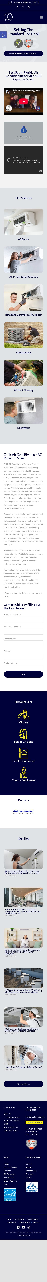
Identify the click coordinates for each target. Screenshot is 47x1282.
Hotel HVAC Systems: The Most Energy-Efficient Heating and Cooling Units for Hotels (23, 911)
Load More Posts (23, 1084)
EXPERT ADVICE (25, 1222)
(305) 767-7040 (10, 1131)
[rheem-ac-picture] (23, 323)
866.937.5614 (31, 2)
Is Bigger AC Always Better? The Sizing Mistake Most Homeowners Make (23, 991)
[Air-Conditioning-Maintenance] (23, 360)
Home (6, 1164)
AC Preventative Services (23, 276)
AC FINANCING (19, 1219)
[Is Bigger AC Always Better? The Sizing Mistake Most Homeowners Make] (23, 978)
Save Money (9, 1177)
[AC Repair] (23, 209)
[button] (3, 34)
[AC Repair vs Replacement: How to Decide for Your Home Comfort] (23, 1017)
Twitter (29, 1177)
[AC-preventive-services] (23, 247)
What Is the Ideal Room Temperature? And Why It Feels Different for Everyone (23, 951)
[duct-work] (23, 398)
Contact (29, 1164)
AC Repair (23, 239)
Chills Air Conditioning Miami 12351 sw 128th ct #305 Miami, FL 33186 (12, 1120)
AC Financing (9, 1174)
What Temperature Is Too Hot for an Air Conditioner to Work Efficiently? (22, 872)
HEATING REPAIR (33, 1219)
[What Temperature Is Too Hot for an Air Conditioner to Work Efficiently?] (23, 859)
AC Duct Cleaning (23, 390)
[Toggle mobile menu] (41, 17)
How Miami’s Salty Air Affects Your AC (23, 1067)
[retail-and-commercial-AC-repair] (23, 285)
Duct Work (23, 427)
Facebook (29, 1174)
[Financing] (23, 122)
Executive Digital (23, 1236)
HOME (9, 1219)
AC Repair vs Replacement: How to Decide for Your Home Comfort (22, 1029)
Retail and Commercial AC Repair (23, 314)
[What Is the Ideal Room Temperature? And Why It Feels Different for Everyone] (23, 938)
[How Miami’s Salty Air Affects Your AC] (23, 1055)
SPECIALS (36, 1222)
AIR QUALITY (12, 1222)
